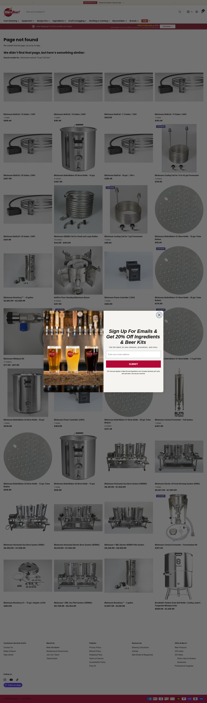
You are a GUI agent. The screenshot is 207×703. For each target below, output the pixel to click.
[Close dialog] (159, 315)
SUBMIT (133, 364)
